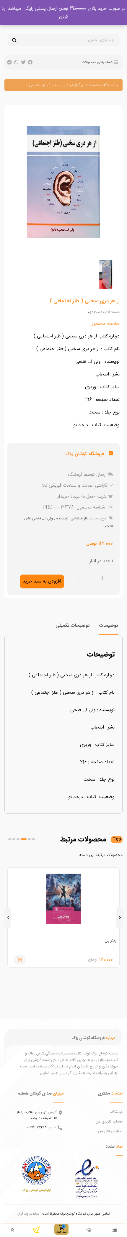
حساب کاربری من (109, 1121)
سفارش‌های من (110, 1131)
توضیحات (108, 626)
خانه (114, 85)
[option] (105, 274)
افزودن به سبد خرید (42, 581)
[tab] (108, 628)
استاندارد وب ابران (28, 1214)
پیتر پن (110, 940)
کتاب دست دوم (94, 85)
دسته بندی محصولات (97, 62)
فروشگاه (116, 1112)
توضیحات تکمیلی (72, 626)
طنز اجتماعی (80, 518)
